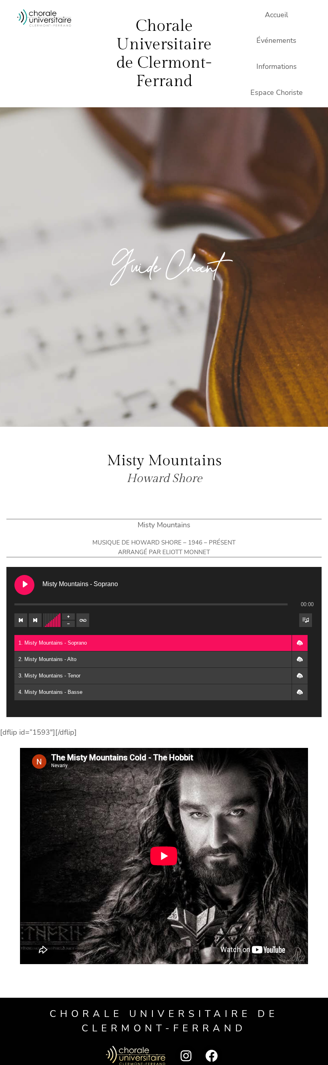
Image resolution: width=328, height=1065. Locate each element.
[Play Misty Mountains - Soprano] (24, 585)
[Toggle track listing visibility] (305, 620)
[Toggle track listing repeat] (82, 620)
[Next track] (35, 620)
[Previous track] (20, 620)
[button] (300, 643)
